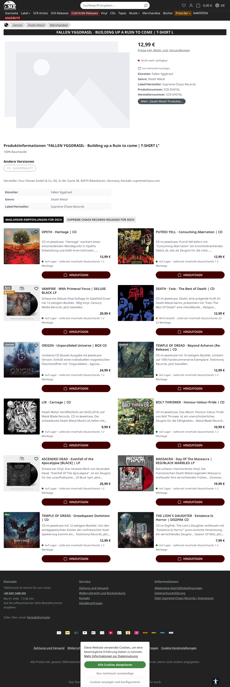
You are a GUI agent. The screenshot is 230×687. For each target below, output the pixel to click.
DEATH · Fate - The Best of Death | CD (185, 289)
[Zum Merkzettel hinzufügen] (35, 231)
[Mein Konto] (191, 5)
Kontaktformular (38, 617)
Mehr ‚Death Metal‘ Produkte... (162, 101)
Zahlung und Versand (93, 588)
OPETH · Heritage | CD (59, 232)
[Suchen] (145, 5)
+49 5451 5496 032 (15, 593)
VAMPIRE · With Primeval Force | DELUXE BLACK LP (74, 291)
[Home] (6, 25)
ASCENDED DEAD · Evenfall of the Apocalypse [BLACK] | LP (67, 461)
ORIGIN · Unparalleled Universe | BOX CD (74, 345)
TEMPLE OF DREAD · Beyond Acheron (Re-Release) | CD (188, 347)
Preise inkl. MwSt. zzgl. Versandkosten (164, 50)
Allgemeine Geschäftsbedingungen (178, 588)
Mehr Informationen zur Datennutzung (111, 656)
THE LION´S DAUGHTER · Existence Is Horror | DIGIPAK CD (184, 518)
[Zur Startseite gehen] (10, 5)
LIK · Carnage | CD (56, 402)
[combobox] (111, 5)
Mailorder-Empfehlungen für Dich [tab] (33, 220)
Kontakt (84, 598)
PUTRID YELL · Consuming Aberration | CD (189, 232)
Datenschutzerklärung (170, 593)
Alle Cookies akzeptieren (115, 665)
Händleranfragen (91, 603)
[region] (67, 86)
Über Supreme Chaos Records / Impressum (184, 598)
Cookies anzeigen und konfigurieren (115, 682)
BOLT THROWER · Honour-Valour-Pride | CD (190, 402)
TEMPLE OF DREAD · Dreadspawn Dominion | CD (76, 518)
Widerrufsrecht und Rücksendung (102, 593)
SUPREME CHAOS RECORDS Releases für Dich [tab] (100, 220)
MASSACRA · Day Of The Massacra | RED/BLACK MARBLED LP (184, 461)
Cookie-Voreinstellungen (179, 648)
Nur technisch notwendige (115, 673)
